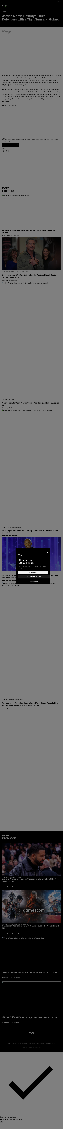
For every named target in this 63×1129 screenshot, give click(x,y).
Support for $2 (33, 572)
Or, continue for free (33, 581)
